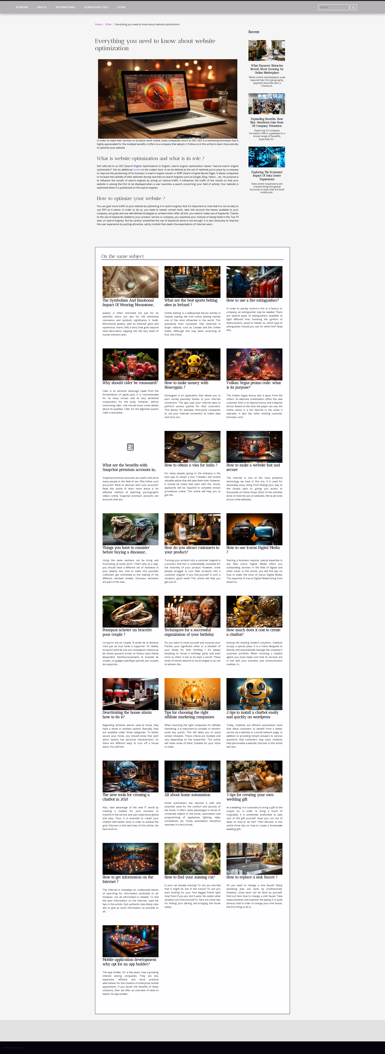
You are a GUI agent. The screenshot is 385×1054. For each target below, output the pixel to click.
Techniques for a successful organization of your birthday (189, 632)
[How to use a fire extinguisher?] (254, 281)
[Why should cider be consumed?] (131, 364)
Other (121, 7)
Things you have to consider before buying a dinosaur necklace (126, 552)
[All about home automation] (192, 776)
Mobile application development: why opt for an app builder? (130, 961)
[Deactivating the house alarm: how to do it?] (131, 694)
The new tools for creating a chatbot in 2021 (126, 796)
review (136, 169)
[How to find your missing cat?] (192, 858)
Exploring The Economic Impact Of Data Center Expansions (267, 175)
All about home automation (187, 794)
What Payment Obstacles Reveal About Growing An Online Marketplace (267, 69)
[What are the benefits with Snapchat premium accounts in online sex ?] (131, 446)
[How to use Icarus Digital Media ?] (254, 529)
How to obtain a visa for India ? (191, 465)
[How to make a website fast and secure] (254, 446)
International (65, 7)
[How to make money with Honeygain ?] (192, 364)
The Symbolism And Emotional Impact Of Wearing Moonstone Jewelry (128, 304)
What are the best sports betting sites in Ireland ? (191, 302)
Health (42, 7)
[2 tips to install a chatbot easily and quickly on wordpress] (254, 694)
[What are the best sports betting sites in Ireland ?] (192, 281)
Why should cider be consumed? (130, 382)
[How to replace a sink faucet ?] (254, 858)
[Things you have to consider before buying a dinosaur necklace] (131, 529)
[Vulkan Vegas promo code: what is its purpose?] (254, 364)
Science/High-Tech (96, 7)
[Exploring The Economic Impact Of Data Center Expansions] (266, 157)
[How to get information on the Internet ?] (131, 858)
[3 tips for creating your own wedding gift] (254, 776)
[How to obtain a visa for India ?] (192, 446)
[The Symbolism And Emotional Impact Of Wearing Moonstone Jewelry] (131, 281)
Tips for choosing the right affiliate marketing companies (189, 714)
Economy (22, 7)
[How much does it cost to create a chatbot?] (254, 611)
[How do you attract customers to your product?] (192, 529)
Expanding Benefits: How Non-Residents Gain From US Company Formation (266, 122)
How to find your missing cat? (190, 877)
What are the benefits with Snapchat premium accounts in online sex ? (129, 469)
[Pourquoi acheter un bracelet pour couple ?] (131, 611)
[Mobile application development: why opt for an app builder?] (131, 941)
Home (98, 24)
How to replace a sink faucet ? (251, 877)
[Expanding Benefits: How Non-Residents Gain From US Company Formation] (266, 103)
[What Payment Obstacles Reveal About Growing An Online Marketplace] (266, 50)
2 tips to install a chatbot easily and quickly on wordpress (252, 714)
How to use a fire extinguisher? (252, 300)
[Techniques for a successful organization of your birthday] (192, 611)
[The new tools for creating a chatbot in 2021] (131, 776)
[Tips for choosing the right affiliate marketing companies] (192, 694)
